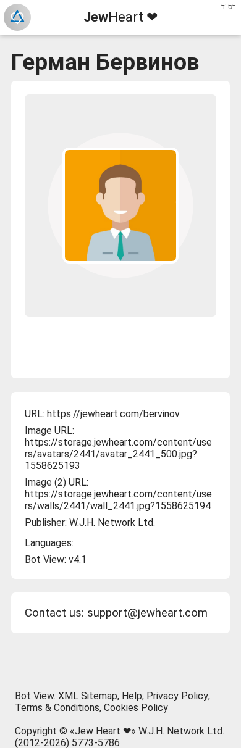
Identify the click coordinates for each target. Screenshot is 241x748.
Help (132, 696)
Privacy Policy (177, 696)
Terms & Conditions (57, 707)
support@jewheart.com (147, 613)
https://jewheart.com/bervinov (113, 414)
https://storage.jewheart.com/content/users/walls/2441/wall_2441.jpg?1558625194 (118, 500)
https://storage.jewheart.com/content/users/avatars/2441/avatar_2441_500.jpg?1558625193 (118, 454)
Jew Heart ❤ (103, 731)
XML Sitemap (87, 696)
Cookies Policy (136, 707)
